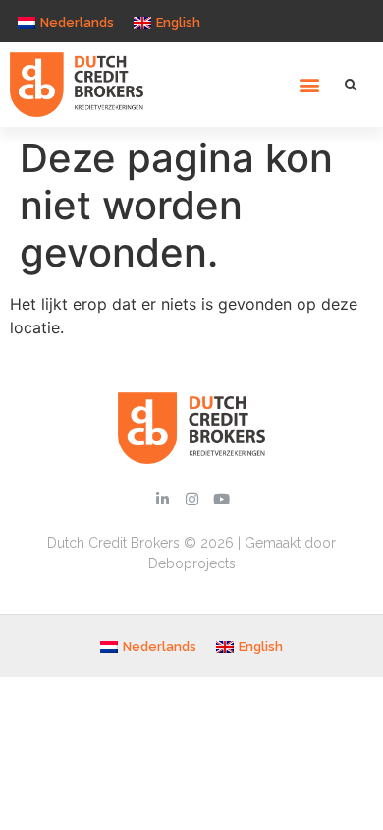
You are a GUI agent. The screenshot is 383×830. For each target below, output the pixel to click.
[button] (310, 85)
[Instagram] (191, 498)
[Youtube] (221, 498)
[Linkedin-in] (162, 498)
